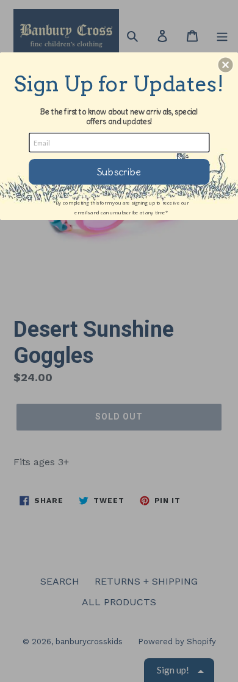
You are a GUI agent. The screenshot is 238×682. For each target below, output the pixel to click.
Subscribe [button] (119, 171)
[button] (225, 64)
